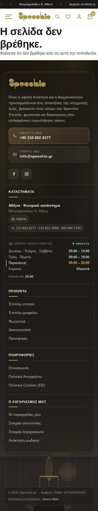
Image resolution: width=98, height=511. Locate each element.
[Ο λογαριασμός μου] (79, 16)
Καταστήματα (21, 192)
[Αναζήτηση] (57, 16)
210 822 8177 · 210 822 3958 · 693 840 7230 (48, 228)
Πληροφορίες (21, 355)
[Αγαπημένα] (68, 17)
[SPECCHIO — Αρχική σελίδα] (27, 83)
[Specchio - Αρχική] (34, 16)
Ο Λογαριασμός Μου (27, 402)
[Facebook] (14, 174)
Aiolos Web (50, 499)
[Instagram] (26, 174)
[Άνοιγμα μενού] (9, 17)
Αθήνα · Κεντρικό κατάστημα (34, 205)
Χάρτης (21, 219)
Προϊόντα (18, 291)
